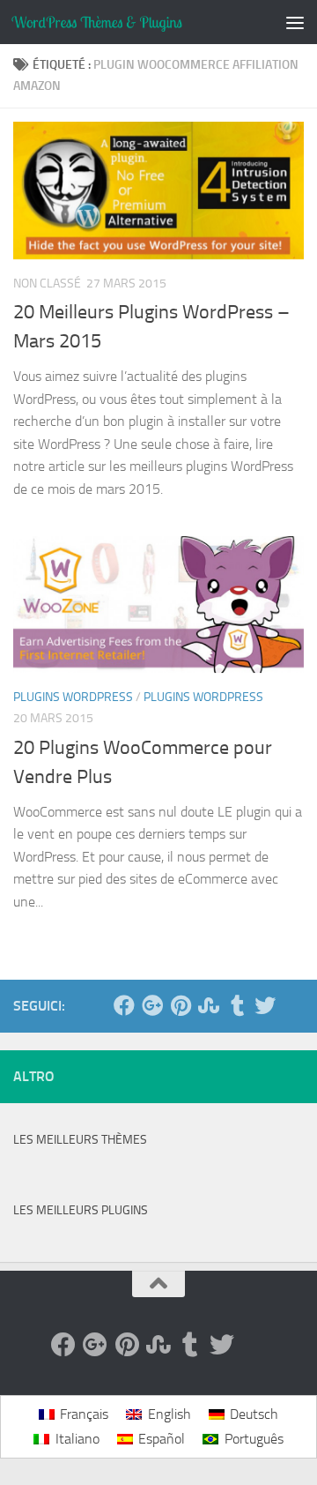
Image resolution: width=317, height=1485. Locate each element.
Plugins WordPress (73, 697)
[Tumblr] (236, 1005)
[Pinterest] (180, 1005)
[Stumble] (208, 1005)
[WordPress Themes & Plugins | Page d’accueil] (125, 22)
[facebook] (124, 1005)
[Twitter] (265, 1005)
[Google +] (152, 1005)
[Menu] (295, 22)
